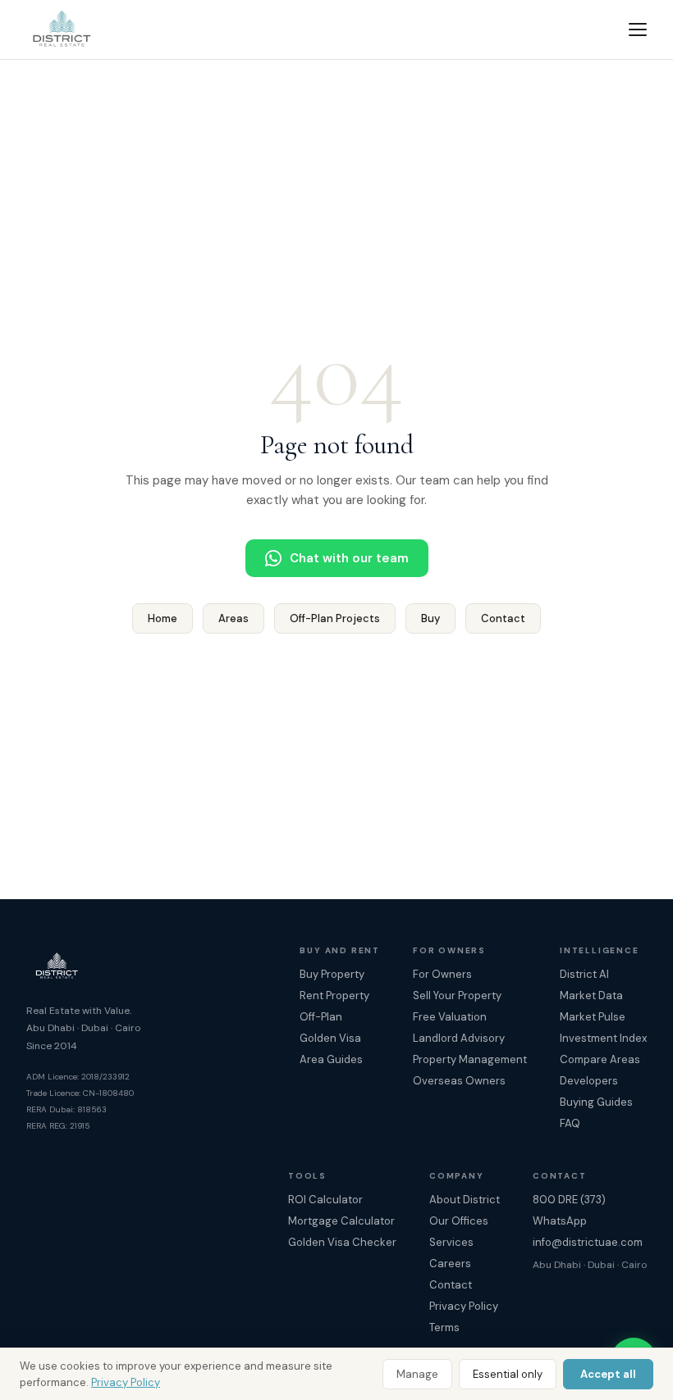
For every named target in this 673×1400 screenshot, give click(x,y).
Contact (503, 618)
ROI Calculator (325, 1200)
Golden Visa (330, 1038)
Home (162, 618)
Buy (430, 618)
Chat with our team (349, 558)
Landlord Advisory (459, 1038)
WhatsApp (560, 1221)
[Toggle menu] (637, 29)
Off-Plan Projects (335, 618)
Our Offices (458, 1221)
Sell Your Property (457, 995)
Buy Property (332, 974)
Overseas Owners (459, 1081)
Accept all (608, 1374)
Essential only (508, 1374)
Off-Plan (321, 1017)
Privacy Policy (125, 1382)
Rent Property (334, 995)
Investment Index (603, 1038)
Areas (233, 618)
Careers (450, 1263)
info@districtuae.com (588, 1242)
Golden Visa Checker (342, 1242)
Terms (444, 1327)
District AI (584, 974)
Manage (417, 1374)
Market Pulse (592, 1017)
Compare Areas (600, 1059)
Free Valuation (450, 1017)
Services (451, 1242)
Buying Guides (596, 1102)
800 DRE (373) (569, 1200)
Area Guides (331, 1059)
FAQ (570, 1123)
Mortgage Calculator (341, 1221)
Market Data (591, 995)
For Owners (442, 974)
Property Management (470, 1059)
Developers (589, 1081)
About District (464, 1200)
